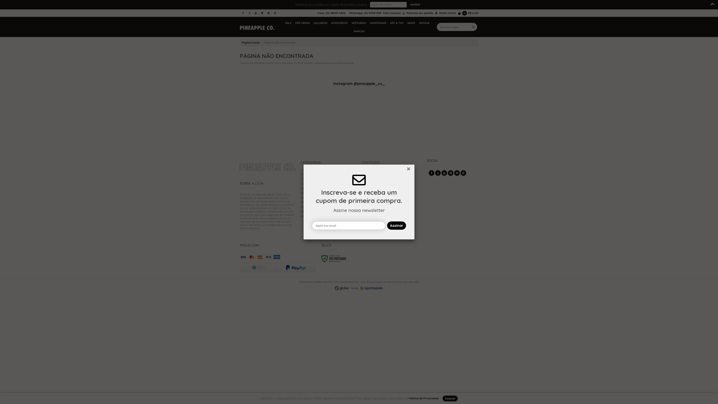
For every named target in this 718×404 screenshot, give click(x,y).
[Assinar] (396, 225)
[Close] (410, 169)
